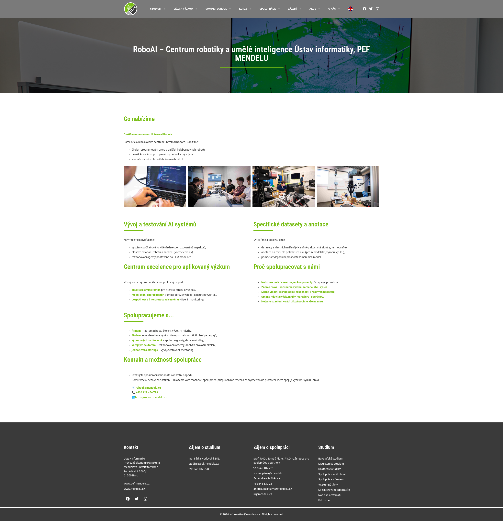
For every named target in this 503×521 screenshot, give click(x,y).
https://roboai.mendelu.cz (151, 397)
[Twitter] (136, 499)
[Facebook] (128, 499)
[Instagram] (145, 499)
